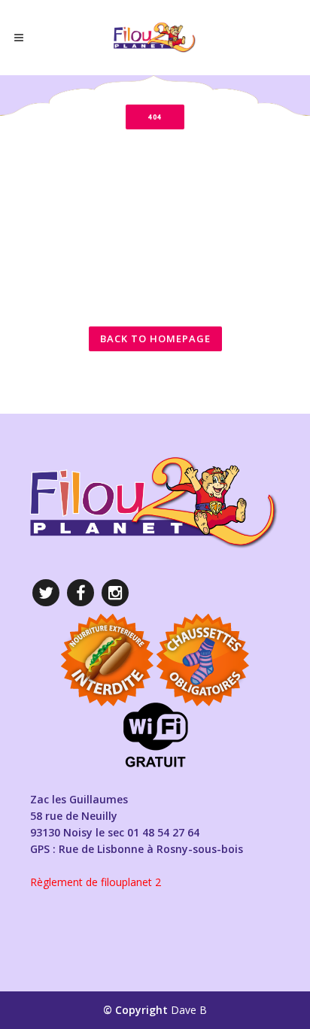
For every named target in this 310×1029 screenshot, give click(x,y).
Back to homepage (155, 338)
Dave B (189, 1010)
